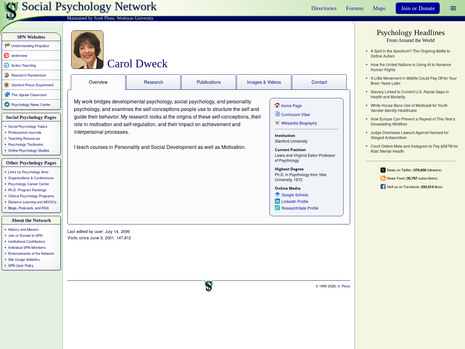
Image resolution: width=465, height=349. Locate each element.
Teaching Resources (24, 138)
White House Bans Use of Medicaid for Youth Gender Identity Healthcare (409, 108)
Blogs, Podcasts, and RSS (28, 207)
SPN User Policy (21, 265)
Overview (98, 82)
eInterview (19, 55)
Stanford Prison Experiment (32, 85)
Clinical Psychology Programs (31, 195)
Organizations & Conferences (31, 177)
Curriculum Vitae (295, 114)
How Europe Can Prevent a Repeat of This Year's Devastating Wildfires (413, 121)
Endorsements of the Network (31, 253)
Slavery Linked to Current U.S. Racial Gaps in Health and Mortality (410, 94)
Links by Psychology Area (28, 171)
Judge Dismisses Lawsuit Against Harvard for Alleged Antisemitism (410, 135)
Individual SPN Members (27, 247)
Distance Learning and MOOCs (32, 201)
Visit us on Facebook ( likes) (415, 186)
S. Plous (344, 285)
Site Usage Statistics (24, 259)
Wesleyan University (135, 18)
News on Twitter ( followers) (414, 170)
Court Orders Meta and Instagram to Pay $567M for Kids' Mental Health (414, 149)
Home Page (291, 105)
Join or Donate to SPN (25, 235)
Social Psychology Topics (27, 126)
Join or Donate (418, 8)
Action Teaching (23, 65)
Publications (209, 82)
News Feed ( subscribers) (412, 178)
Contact (319, 82)
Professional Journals (24, 132)
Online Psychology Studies (28, 150)
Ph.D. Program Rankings (27, 189)
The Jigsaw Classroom (29, 94)
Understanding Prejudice (30, 45)
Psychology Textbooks (25, 144)
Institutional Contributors (26, 241)
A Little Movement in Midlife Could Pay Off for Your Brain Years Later (414, 81)
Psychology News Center (31, 104)
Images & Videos (264, 82)
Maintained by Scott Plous (90, 18)
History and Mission (23, 229)
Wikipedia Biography (299, 123)
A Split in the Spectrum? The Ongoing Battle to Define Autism (410, 53)
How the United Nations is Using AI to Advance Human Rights (411, 67)
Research (153, 82)
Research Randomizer (28, 75)
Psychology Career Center (28, 183)
